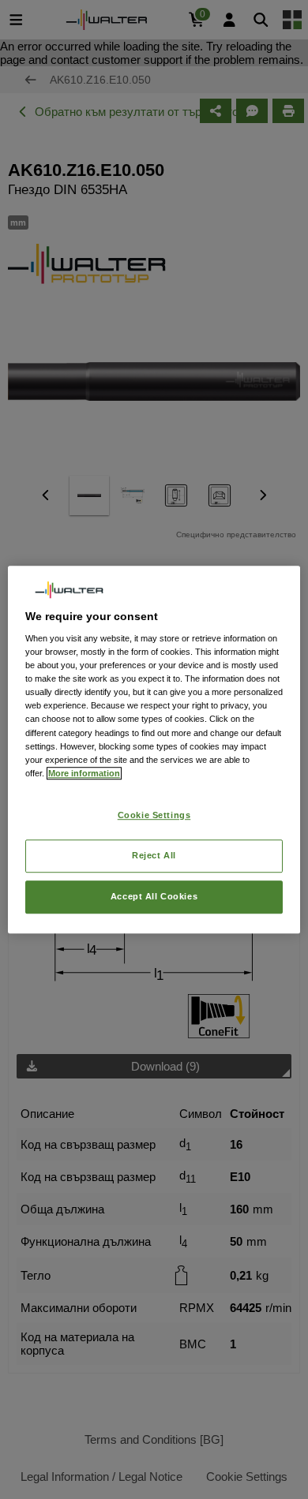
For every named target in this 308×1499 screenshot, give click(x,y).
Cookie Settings (154, 815)
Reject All (154, 855)
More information (84, 773)
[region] (154, 749)
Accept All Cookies (154, 896)
